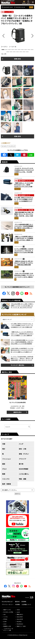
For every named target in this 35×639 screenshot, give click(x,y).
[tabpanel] (17, 37)
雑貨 (24, 230)
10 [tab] (32, 49)
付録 (3, 444)
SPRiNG (5, 619)
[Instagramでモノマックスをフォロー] (13, 295)
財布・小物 (22, 449)
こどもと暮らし (24, 474)
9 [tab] (28, 49)
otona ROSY (20, 617)
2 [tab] (6, 49)
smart (4, 624)
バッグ (31, 7)
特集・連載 (22, 479)
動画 (3, 474)
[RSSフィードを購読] (31, 295)
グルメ (16, 267)
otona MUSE (20, 619)
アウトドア (17, 189)
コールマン (4, 146)
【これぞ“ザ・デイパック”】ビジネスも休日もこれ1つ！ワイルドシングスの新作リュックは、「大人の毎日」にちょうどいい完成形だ (24, 171)
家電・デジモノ (24, 454)
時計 (3, 449)
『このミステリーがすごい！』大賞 (8, 629)
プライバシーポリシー (7, 604)
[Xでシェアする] (11, 155)
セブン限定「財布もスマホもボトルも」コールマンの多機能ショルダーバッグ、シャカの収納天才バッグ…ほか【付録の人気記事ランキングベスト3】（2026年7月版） (23, 201)
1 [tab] (3, 49)
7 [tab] (22, 49)
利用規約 (17, 604)
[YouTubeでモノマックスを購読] (26, 295)
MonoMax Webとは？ (7, 601)
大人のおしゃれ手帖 (8, 612)
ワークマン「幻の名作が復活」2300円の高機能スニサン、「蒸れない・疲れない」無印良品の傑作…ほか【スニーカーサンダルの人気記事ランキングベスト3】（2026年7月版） (22, 358)
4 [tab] (12, 49)
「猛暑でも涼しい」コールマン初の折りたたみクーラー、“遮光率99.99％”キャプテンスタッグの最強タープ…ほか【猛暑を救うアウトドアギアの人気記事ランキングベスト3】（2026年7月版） (23, 187)
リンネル (5, 617)
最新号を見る (17, 412)
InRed (18, 609)
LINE (31, 155)
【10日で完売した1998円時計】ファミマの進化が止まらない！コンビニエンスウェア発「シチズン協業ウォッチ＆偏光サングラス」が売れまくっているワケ (22, 350)
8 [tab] (25, 49)
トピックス (5, 479)
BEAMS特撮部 (23, 469)
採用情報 (23, 601)
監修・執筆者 (6, 484)
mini (4, 614)
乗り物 (21, 464)
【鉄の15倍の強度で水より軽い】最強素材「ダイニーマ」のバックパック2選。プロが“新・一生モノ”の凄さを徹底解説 (24, 214)
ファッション (18, 230)
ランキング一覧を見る (17, 365)
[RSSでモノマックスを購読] (29, 586)
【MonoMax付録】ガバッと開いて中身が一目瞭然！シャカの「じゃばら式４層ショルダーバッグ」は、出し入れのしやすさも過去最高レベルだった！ (22, 305)
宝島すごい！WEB (21, 626)
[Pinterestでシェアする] (24, 155)
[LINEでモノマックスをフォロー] (22, 295)
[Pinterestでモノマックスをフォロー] (17, 295)
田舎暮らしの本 (7, 626)
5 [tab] (16, 49)
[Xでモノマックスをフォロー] (8, 295)
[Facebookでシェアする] (4, 155)
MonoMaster (20, 624)
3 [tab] (9, 49)
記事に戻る (17, 59)
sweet (18, 612)
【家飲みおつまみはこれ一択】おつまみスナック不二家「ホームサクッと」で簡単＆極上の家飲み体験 (23, 263)
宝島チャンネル (7, 609)
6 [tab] (19, 49)
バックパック (12, 146)
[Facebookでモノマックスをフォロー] (4, 295)
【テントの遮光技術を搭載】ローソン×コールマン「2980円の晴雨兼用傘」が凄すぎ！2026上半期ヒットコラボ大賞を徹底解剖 (24, 227)
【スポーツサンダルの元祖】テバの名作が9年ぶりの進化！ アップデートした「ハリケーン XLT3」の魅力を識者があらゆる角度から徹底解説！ (24, 276)
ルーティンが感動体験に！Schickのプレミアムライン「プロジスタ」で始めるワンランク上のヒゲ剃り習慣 (23, 250)
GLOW (4, 621)
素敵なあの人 (20, 614)
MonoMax (19, 621)
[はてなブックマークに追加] (17, 155)
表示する (17, 493)
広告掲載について (26, 604)
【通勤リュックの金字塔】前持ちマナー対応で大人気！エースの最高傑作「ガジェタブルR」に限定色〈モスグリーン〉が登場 (24, 239)
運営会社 (17, 601)
